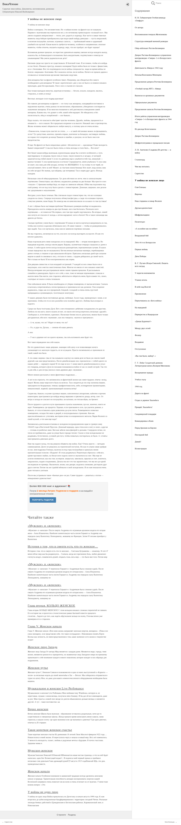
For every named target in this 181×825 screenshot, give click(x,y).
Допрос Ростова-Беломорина (147, 136)
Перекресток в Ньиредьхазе (146, 314)
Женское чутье (38, 668)
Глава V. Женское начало (45, 626)
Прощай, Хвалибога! (143, 407)
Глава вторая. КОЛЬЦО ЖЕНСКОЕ (51, 605)
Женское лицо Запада (42, 647)
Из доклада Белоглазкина (145, 129)
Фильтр (138, 335)
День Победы (140, 256)
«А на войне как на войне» (146, 228)
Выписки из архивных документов (149, 95)
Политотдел (140, 221)
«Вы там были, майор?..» (145, 356)
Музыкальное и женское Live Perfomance (56, 688)
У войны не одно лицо (43, 792)
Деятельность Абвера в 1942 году (149, 68)
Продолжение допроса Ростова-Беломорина (153, 81)
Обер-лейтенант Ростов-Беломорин (150, 48)
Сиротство (139, 173)
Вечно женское (38, 709)
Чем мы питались (142, 166)
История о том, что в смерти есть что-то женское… (63, 546)
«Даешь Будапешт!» (143, 321)
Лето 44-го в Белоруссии (145, 242)
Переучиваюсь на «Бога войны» (148, 300)
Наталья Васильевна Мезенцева (148, 74)
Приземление (140, 293)
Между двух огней (142, 328)
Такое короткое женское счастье (50, 730)
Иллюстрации (141, 448)
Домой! (138, 441)
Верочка (138, 194)
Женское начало (39, 771)
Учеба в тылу (140, 379)
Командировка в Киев (144, 421)
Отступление (140, 349)
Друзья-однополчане (143, 208)
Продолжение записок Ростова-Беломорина (153, 109)
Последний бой (141, 434)
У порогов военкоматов (145, 273)
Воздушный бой (141, 235)
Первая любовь (141, 249)
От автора (139, 27)
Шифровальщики (142, 214)
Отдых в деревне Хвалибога (147, 400)
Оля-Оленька (140, 187)
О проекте (61, 815)
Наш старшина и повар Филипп (148, 201)
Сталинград (140, 159)
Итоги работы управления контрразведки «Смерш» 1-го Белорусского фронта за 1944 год (153, 119)
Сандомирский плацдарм (145, 414)
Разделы (72, 815)
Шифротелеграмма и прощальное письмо (152, 143)
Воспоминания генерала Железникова (151, 34)
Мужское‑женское (40, 750)
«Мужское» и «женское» (44, 526)
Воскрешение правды (144, 372)
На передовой (141, 307)
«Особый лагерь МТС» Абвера (148, 88)
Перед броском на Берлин (145, 427)
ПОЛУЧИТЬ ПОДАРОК (43, 500)
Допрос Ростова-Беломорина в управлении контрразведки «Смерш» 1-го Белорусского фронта (153, 58)
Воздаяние (139, 342)
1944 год (138, 386)
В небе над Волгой (143, 286)
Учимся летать (141, 280)
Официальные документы (146, 102)
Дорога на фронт (142, 393)
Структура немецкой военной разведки (151, 41)
